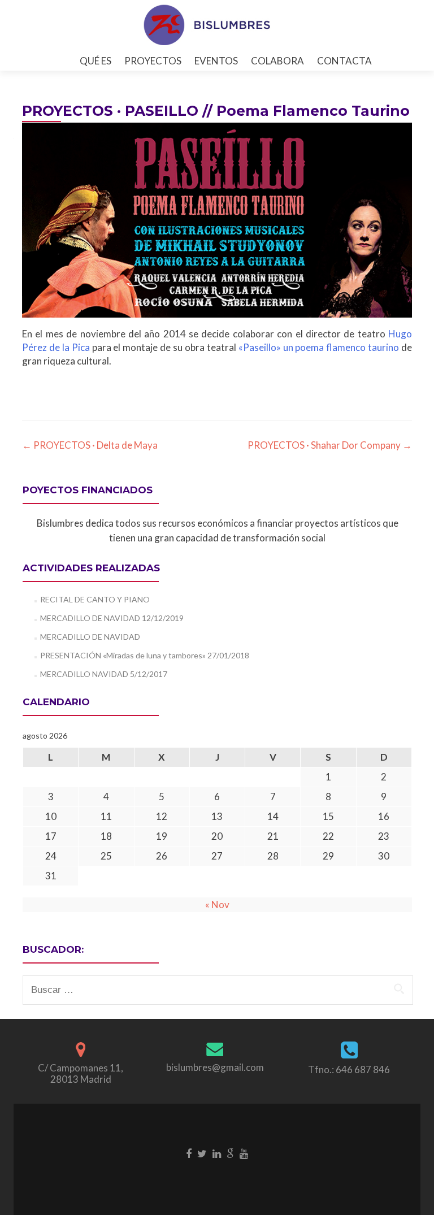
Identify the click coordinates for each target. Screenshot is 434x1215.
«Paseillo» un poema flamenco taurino (319, 347)
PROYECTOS (152, 61)
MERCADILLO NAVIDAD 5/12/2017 (103, 674)
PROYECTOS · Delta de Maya (90, 445)
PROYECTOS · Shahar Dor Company (330, 445)
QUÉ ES (95, 61)
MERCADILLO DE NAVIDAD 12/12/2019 (112, 618)
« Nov (217, 904)
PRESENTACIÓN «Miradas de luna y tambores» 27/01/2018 (144, 655)
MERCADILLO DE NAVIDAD (90, 636)
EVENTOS (216, 61)
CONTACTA (344, 61)
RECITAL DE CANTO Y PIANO (95, 599)
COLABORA (277, 61)
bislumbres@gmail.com (215, 1067)
